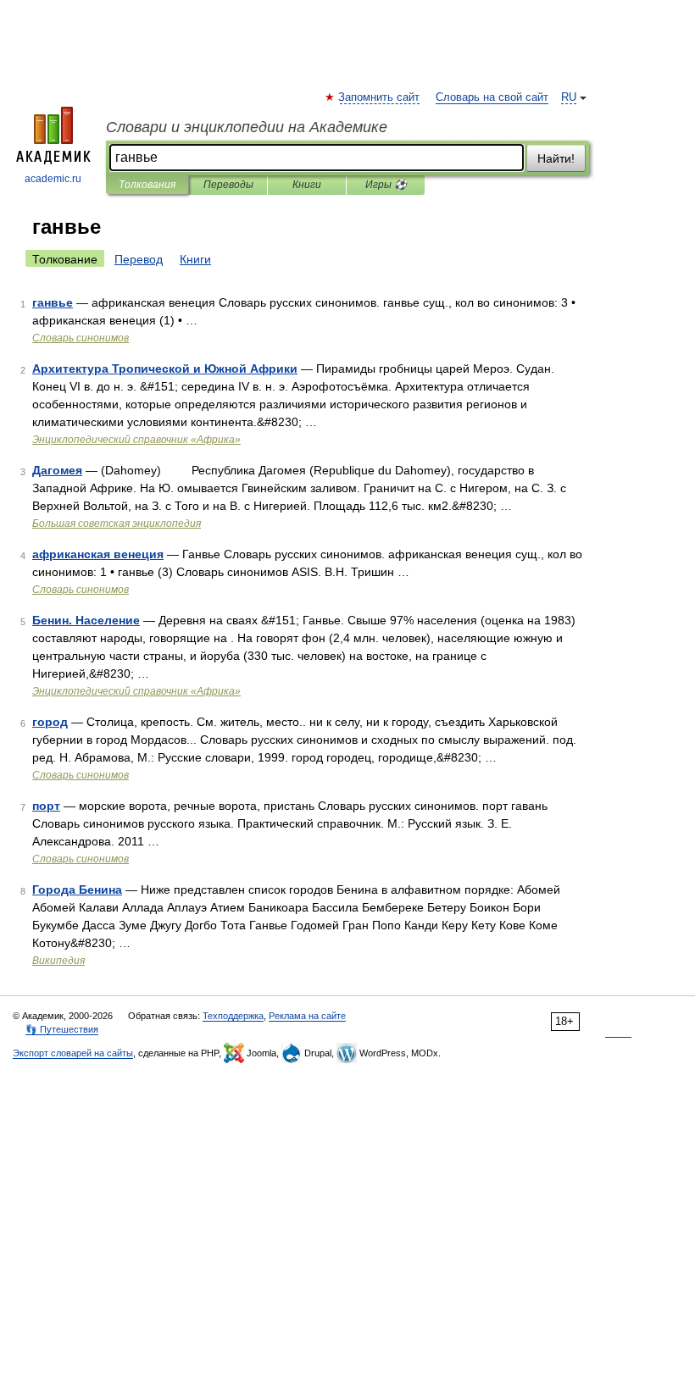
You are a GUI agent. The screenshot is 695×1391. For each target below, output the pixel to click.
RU (568, 97)
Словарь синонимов (80, 338)
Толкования (147, 185)
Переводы (228, 185)
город (50, 722)
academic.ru (53, 179)
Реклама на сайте (307, 1016)
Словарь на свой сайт (492, 97)
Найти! (556, 158)
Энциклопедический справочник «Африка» (136, 440)
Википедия (58, 961)
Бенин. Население (86, 620)
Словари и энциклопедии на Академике (246, 127)
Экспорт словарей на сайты (73, 1053)
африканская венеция (98, 554)
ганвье (52, 302)
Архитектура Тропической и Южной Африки (164, 368)
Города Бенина (77, 889)
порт (46, 805)
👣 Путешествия (61, 1029)
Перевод (138, 259)
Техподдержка (233, 1016)
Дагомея (57, 470)
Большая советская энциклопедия (116, 523)
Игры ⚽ (386, 185)
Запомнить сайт (380, 97)
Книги (306, 185)
